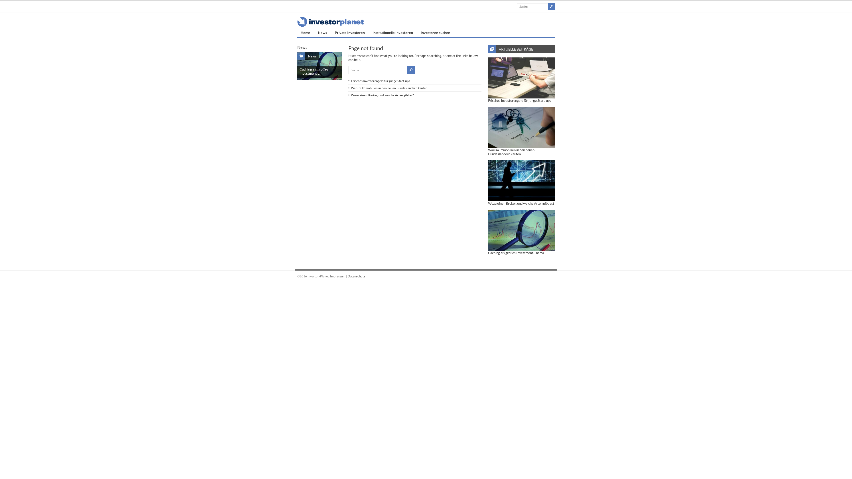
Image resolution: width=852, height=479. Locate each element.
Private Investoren (350, 32)
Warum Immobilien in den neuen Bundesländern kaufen (389, 88)
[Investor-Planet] (330, 25)
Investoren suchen (435, 32)
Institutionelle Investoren (393, 32)
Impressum (337, 276)
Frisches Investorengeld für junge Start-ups (380, 81)
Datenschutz (356, 276)
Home (305, 32)
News (322, 32)
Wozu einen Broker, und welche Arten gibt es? (382, 95)
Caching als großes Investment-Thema (516, 253)
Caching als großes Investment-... (314, 71)
